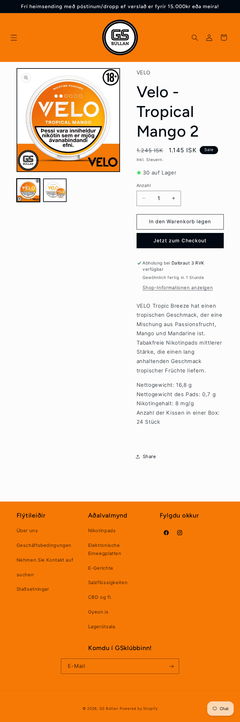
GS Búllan (108, 708)
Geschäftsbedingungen (44, 545)
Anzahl (144, 185)
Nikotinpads (102, 530)
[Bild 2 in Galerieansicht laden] (55, 190)
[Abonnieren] (171, 666)
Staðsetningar (33, 589)
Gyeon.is (98, 612)
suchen (25, 575)
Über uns (27, 530)
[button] (14, 37)
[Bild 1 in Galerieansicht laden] (28, 190)
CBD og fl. (100, 597)
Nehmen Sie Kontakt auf (45, 560)
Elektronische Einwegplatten (105, 549)
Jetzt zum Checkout (180, 241)
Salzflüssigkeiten (108, 582)
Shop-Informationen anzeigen (177, 287)
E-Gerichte (100, 568)
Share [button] (149, 456)
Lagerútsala (101, 626)
